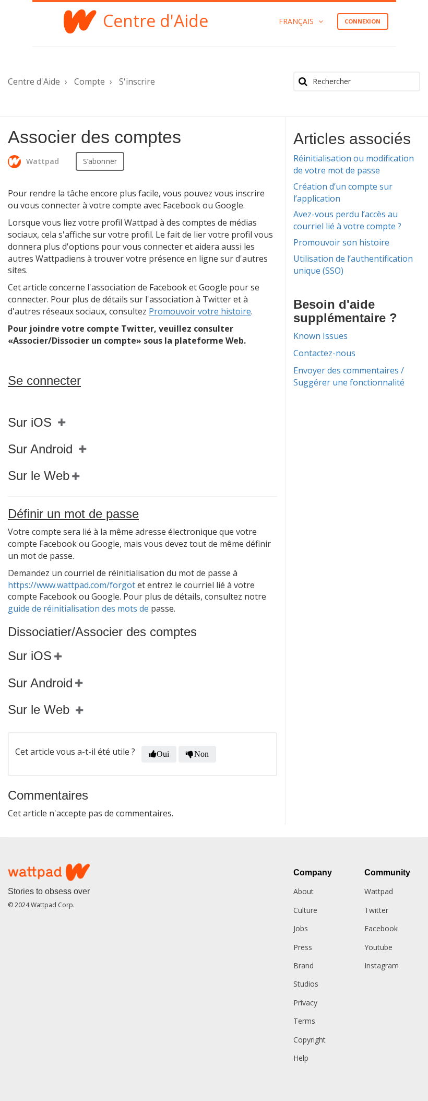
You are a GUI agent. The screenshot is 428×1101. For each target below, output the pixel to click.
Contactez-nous (324, 353)
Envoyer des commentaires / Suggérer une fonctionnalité (349, 376)
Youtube (378, 947)
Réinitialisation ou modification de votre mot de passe (353, 164)
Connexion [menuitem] (362, 21)
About (303, 891)
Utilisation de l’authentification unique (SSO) (353, 264)
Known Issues (320, 336)
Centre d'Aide (34, 81)
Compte (89, 81)
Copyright (309, 1040)
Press (302, 947)
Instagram (381, 965)
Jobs (300, 928)
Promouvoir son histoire (341, 242)
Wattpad (378, 891)
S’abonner (100, 161)
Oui (163, 753)
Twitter (376, 910)
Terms (304, 1021)
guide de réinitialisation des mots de (78, 608)
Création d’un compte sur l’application (343, 192)
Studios (305, 984)
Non (201, 753)
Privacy (305, 1003)
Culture (305, 910)
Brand (303, 965)
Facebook (381, 928)
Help (300, 1058)
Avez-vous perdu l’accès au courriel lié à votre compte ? (347, 220)
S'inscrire (137, 81)
